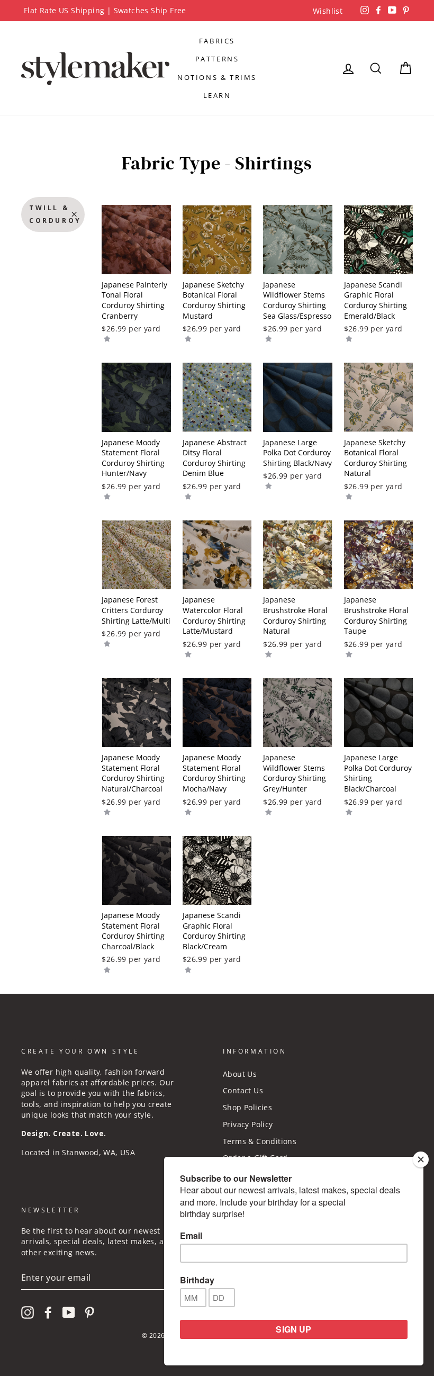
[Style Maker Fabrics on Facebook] (48, 1312)
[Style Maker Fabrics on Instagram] (27, 1312)
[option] (217, 10)
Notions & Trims (217, 77)
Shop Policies (247, 1107)
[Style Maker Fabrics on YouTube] (68, 1312)
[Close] (421, 1159)
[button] (107, 338)
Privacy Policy (248, 1124)
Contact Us (243, 1090)
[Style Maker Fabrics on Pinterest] (89, 1312)
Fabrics (217, 41)
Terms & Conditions (259, 1141)
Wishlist (327, 11)
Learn (217, 95)
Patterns (217, 59)
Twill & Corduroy (55, 214)
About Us (240, 1074)
